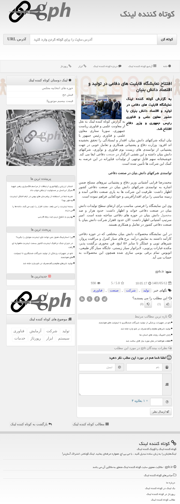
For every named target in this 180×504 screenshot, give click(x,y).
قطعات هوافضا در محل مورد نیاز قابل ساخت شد (148, 341)
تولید (146, 290)
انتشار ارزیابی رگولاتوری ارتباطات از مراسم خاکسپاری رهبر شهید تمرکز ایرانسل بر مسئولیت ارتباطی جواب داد (42, 188)
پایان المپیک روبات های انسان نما (155, 334)
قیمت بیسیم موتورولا (59, 101)
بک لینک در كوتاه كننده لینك (160, 488)
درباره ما (170, 482)
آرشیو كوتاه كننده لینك (140, 66)
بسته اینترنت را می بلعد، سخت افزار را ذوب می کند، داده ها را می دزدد (42, 208)
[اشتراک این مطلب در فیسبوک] (97, 298)
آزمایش (35, 331)
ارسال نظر (159, 411)
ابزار (80, 66)
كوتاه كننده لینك (147, 14)
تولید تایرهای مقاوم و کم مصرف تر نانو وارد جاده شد (146, 328)
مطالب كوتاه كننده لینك (163, 499)
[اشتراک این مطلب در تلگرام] (104, 298)
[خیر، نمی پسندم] (148, 304)
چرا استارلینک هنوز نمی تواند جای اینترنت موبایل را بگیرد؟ (44, 237)
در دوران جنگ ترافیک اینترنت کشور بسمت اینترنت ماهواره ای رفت (42, 245)
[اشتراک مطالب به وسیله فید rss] (82, 298)
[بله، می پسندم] (168, 304)
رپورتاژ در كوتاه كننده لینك (160, 494)
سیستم (63, 338)
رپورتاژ (64, 66)
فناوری (97, 290)
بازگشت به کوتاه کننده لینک (29, 424)
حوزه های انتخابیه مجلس (57, 88)
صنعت (110, 154)
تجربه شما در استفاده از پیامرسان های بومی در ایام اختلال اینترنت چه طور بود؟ (41, 198)
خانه (165, 66)
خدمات (19, 338)
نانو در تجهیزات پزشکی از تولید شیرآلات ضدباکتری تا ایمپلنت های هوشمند (135, 322)
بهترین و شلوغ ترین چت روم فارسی (55, 216)
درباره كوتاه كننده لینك (105, 66)
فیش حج (67, 94)
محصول (166, 215)
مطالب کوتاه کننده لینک (89, 424)
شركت (131, 290)
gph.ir (159, 271)
